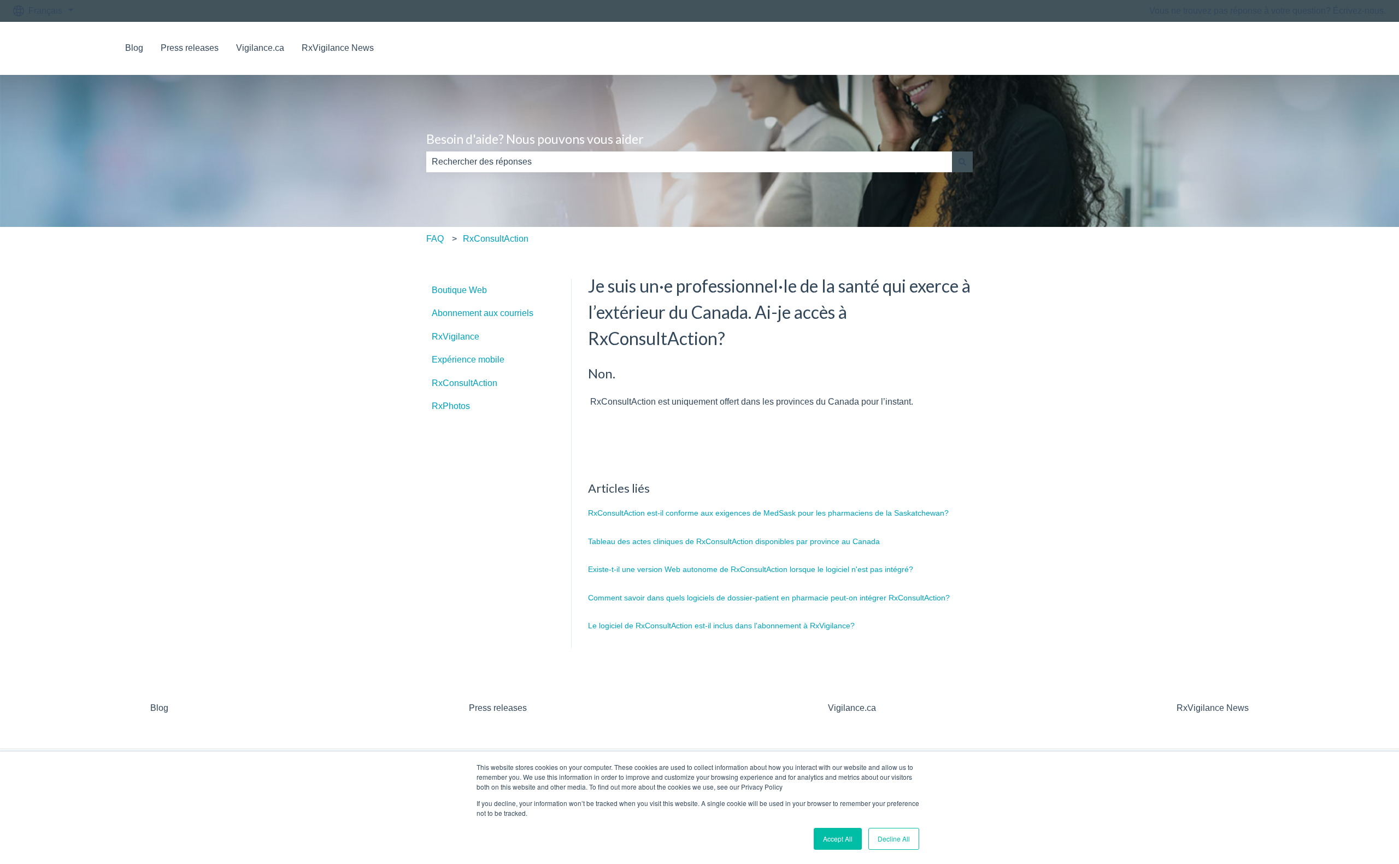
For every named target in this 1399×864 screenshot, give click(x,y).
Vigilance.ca (260, 47)
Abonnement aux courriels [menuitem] (482, 313)
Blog (134, 47)
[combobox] (689, 161)
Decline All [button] (894, 838)
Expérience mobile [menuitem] (468, 359)
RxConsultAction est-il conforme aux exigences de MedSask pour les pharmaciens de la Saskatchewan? (768, 513)
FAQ (435, 238)
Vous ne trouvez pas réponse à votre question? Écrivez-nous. (1267, 10)
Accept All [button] (838, 838)
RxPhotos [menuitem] (451, 406)
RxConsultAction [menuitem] (464, 383)
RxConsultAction (495, 238)
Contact (1360, 47)
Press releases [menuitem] (498, 708)
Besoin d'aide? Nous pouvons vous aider (535, 139)
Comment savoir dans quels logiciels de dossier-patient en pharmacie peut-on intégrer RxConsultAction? (769, 597)
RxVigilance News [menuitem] (1213, 708)
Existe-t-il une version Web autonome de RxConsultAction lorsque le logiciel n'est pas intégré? (750, 569)
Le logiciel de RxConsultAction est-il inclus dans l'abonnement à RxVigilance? (721, 625)
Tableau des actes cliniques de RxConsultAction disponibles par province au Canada (734, 541)
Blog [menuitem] (159, 708)
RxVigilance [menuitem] (455, 336)
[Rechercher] (962, 161)
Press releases (190, 47)
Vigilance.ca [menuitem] (852, 708)
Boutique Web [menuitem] (459, 290)
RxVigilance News (338, 47)
